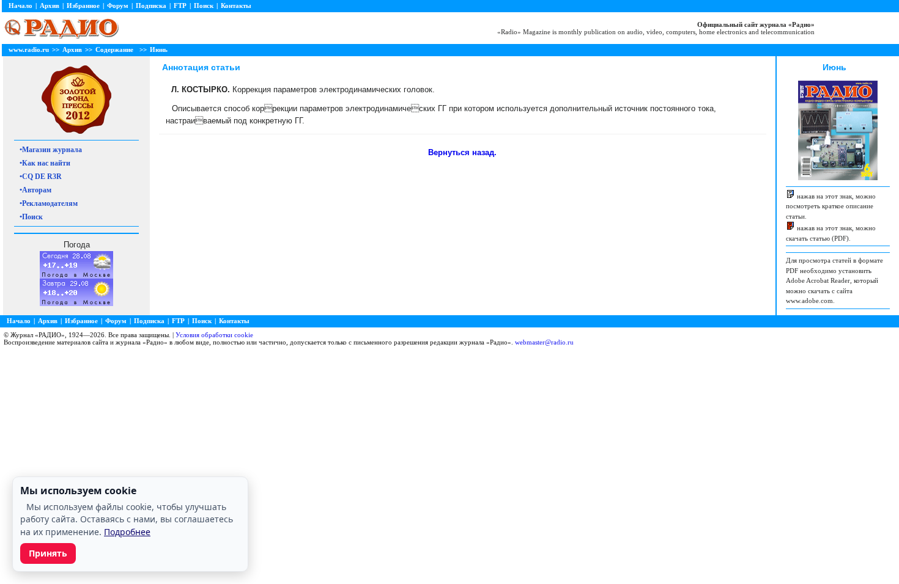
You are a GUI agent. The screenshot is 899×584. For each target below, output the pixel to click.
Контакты (236, 5)
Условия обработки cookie (214, 334)
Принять (48, 553)
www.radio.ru (29, 49)
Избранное (83, 5)
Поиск (203, 5)
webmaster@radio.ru (544, 342)
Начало (20, 5)
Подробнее (127, 532)
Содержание (114, 49)
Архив (49, 5)
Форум (117, 5)
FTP (180, 5)
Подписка (151, 5)
